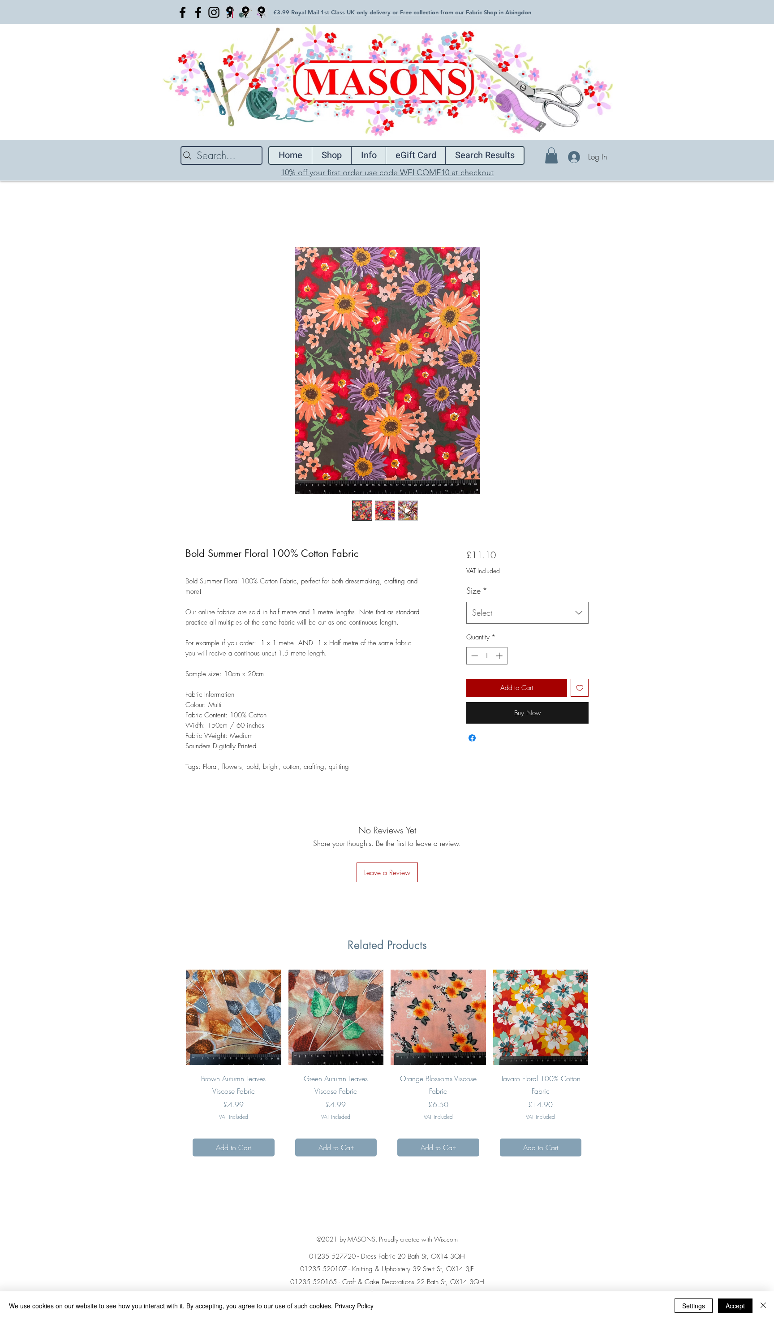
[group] (387, 1066)
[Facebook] (182, 12)
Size (476, 590)
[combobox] (527, 613)
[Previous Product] (173, 1017)
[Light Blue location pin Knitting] (245, 12)
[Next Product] (601, 1017)
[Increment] (500, 655)
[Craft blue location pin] (229, 12)
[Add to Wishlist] (580, 688)
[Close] (763, 1305)
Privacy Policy (354, 1305)
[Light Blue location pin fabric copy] (261, 12)
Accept (735, 1305)
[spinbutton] (486, 655)
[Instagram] (213, 12)
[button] (551, 155)
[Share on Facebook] (472, 738)
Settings (693, 1305)
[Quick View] (233, 1017)
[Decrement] (474, 655)
